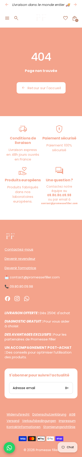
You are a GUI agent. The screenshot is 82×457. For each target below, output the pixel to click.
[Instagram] (17, 298)
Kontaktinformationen (24, 427)
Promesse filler (47, 450)
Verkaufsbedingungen (39, 421)
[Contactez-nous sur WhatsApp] (9, 447)
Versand (13, 421)
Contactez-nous (19, 249)
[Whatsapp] (27, 298)
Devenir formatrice (20, 268)
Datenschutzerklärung (49, 414)
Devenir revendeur (20, 258)
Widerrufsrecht (18, 414)
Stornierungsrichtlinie (59, 427)
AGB (72, 414)
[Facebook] (7, 298)
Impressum (67, 421)
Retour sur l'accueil (41, 87)
